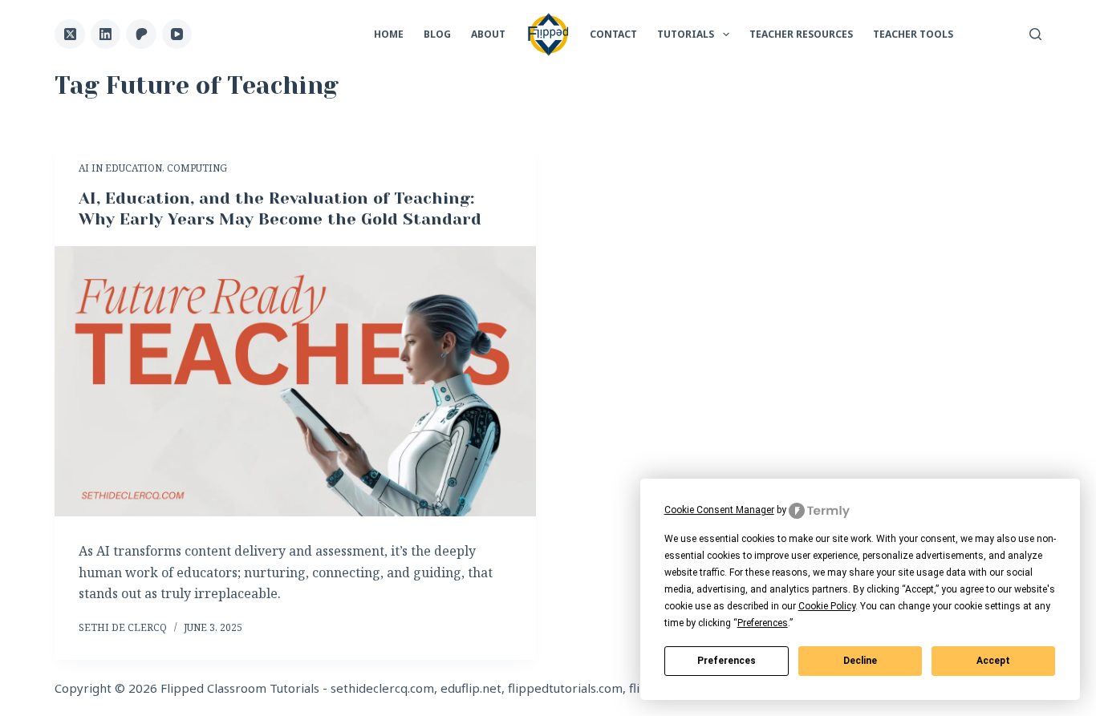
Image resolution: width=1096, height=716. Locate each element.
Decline (860, 660)
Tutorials (685, 34)
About (488, 34)
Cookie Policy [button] (826, 606)
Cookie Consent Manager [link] (719, 510)
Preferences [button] (762, 623)
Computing (197, 168)
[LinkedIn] (106, 34)
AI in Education (120, 168)
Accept (993, 660)
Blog (437, 34)
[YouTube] (177, 34)
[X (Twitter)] (70, 34)
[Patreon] (141, 34)
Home (389, 34)
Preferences (726, 660)
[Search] (1035, 34)
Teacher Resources (801, 34)
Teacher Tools (913, 34)
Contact (613, 34)
